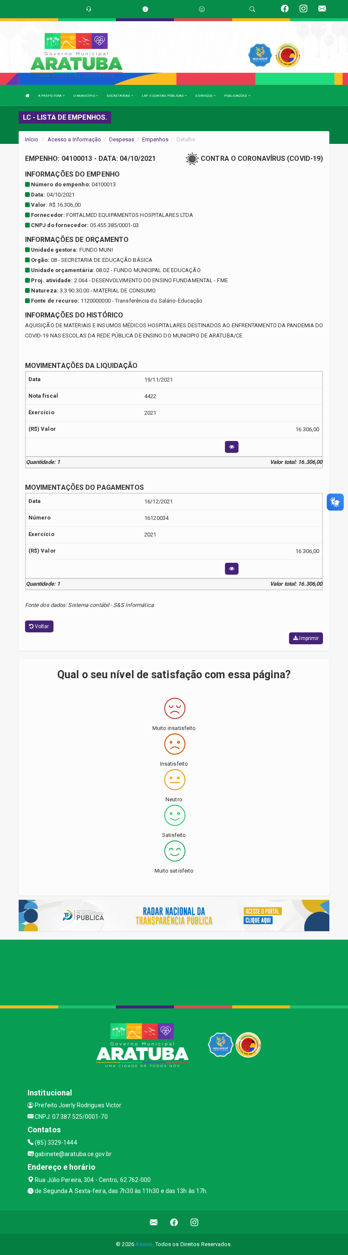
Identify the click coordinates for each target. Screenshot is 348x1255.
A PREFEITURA (50, 96)
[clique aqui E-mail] (153, 1222)
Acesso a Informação (74, 139)
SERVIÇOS (204, 96)
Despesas (122, 139)
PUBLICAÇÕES (236, 96)
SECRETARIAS (119, 96)
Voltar (41, 626)
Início (32, 139)
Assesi (144, 1244)
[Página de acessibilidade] (202, 9)
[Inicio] (27, 96)
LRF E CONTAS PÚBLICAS (163, 96)
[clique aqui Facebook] (174, 1222)
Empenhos (155, 139)
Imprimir (308, 638)
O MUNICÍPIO (84, 96)
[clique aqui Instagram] (194, 1222)
